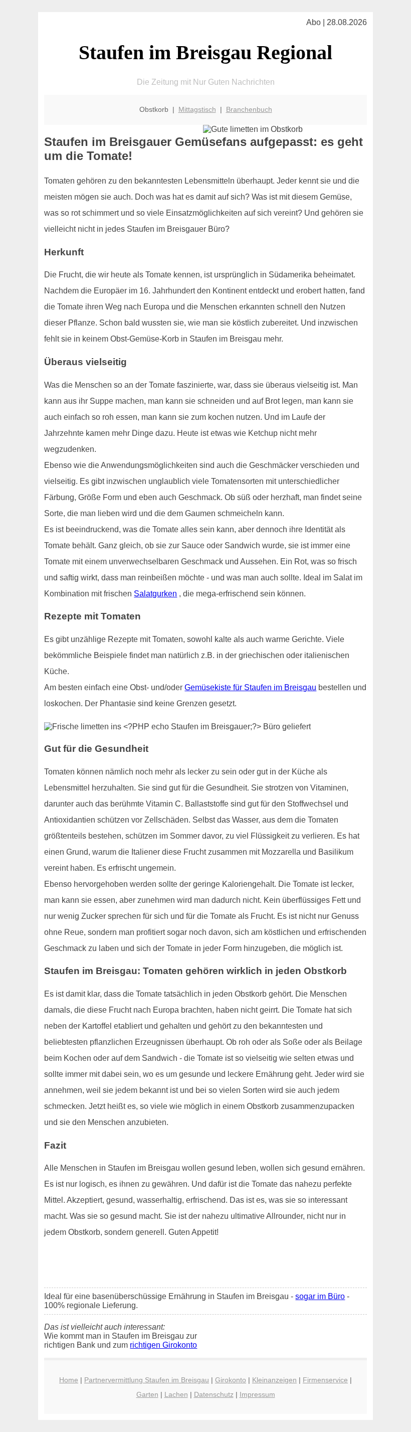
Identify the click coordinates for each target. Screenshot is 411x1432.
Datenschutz (214, 1394)
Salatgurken (155, 593)
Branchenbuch (249, 109)
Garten (147, 1394)
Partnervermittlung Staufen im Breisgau (146, 1380)
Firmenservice (325, 1380)
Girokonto (230, 1380)
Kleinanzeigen (274, 1380)
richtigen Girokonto (163, 1345)
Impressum (257, 1394)
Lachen (176, 1394)
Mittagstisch (197, 109)
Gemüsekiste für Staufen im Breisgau (250, 687)
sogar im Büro (320, 1296)
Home (68, 1380)
